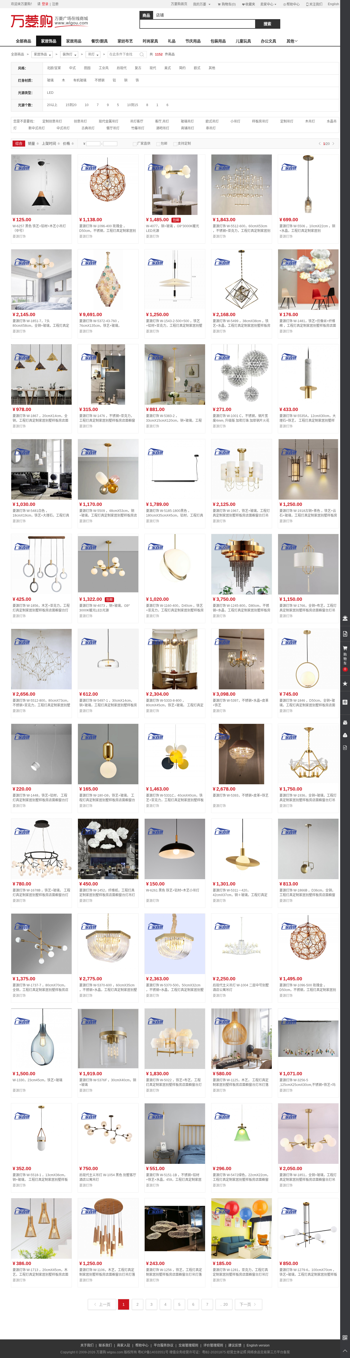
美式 (167, 68)
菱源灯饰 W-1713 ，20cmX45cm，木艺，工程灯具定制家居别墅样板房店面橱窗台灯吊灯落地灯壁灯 (40, 1274)
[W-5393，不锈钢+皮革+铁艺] (241, 783)
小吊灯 (235, 121)
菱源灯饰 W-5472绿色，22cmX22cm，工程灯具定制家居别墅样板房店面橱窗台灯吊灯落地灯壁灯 (241, 1179)
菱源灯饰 (19, 236)
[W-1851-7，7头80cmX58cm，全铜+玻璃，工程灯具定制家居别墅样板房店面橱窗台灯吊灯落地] (41, 309)
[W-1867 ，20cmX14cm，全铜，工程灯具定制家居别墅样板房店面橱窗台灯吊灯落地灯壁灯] (41, 404)
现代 (153, 68)
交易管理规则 (188, 1345)
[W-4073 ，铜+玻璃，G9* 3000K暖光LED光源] (108, 593)
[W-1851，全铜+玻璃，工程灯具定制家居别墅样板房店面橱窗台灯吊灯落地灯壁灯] (308, 1163)
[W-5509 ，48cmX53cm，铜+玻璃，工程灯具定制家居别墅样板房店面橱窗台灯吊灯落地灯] (108, 498)
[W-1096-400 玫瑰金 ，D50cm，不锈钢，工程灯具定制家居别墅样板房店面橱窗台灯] (108, 214)
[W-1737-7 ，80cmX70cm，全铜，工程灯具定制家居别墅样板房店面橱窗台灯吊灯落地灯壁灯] (41, 973)
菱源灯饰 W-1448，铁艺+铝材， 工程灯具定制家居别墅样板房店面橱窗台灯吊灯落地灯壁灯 (40, 800)
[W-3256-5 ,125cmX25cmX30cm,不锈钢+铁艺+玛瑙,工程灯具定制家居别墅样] (308, 1068)
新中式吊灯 (36, 128)
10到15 (132, 105)
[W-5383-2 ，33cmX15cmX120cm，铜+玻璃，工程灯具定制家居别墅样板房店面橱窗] (175, 404)
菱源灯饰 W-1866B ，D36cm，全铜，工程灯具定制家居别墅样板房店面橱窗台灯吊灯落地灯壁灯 (307, 895)
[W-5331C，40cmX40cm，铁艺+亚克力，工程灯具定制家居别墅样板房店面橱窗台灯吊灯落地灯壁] (175, 783)
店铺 (160, 15)
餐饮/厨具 (99, 41)
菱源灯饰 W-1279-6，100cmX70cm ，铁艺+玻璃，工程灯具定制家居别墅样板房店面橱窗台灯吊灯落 (308, 1274)
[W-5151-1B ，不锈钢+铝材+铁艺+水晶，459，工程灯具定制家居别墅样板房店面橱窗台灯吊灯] (175, 1163)
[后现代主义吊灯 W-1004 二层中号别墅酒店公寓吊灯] (241, 973)
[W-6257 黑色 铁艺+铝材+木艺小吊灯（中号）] (41, 214)
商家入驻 (123, 1345)
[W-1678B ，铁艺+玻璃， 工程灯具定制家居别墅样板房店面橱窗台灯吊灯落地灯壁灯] (41, 878)
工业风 (104, 68)
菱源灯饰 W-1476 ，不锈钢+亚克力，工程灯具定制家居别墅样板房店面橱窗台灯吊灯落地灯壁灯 (107, 420)
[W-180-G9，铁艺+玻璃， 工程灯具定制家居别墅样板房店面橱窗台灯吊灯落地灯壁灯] (108, 783)
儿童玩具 (243, 41)
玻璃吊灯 (187, 121)
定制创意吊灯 (52, 121)
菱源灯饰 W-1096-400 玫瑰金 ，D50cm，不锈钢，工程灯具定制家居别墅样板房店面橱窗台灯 (107, 230)
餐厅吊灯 (112, 128)
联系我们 (105, 1345)
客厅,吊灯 (162, 121)
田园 (87, 68)
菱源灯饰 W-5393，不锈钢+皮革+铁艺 (241, 795)
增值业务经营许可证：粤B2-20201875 (197, 1352)
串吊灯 (211, 128)
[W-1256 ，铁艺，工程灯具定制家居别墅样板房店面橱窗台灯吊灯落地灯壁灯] (175, 1258)
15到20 (71, 105)
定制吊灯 (286, 121)
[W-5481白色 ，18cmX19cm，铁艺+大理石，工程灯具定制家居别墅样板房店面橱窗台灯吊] (41, 498)
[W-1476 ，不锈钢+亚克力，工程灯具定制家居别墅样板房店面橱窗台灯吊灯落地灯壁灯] (108, 404)
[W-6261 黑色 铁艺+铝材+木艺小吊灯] (175, 878)
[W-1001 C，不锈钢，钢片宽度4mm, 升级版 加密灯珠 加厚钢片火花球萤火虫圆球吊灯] (241, 404)
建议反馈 (234, 1345)
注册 (55, 4)
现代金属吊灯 (108, 121)
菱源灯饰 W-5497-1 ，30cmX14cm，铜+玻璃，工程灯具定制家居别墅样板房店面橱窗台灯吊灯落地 (108, 705)
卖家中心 (268, 4)
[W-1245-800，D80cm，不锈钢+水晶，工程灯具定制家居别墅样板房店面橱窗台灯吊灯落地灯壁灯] (241, 593)
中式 (72, 68)
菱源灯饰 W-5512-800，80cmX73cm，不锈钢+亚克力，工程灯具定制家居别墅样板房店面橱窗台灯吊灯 (41, 705)
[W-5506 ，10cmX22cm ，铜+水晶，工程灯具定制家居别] (308, 214)
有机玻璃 (79, 80)
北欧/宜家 (54, 68)
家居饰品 (48, 41)
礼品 (172, 41)
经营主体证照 (236, 1352)
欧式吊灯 (212, 121)
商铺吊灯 (187, 128)
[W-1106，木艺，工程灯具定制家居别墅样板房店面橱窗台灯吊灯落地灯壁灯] (108, 1258)
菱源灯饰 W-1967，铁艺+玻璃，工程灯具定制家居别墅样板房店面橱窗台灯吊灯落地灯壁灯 (241, 515)
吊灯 (94, 55)
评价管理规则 (213, 1345)
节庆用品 (193, 41)
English (333, 4)
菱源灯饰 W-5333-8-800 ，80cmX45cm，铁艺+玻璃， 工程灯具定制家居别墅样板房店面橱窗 (174, 705)
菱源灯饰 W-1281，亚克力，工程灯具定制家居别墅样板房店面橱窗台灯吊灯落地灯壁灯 (241, 1274)
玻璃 (50, 80)
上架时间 (51, 143)
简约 (182, 68)
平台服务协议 (163, 1345)
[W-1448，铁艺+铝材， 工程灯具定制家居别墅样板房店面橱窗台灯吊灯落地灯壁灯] (41, 783)
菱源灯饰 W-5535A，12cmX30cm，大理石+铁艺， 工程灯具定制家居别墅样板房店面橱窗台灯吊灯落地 (307, 420)
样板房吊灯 (260, 121)
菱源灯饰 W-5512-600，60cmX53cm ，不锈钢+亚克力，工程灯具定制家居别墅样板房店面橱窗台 (241, 230)
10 (87, 105)
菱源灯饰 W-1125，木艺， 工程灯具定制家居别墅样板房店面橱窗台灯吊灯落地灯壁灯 (241, 1084)
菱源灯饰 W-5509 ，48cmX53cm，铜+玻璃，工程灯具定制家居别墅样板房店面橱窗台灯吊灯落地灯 (108, 515)
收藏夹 (248, 4)
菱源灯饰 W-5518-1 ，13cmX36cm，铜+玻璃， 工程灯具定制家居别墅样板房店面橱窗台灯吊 (40, 1179)
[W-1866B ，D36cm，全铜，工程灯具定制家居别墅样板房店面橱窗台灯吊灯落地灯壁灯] (308, 878)
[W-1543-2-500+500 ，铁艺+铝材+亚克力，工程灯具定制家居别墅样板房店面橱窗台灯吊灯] (175, 309)
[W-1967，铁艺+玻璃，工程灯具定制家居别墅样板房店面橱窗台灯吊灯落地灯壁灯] (241, 498)
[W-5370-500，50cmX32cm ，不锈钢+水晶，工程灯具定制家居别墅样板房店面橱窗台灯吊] (175, 973)
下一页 (248, 1304)
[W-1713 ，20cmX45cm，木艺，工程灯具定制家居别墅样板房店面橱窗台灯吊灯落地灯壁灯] (41, 1258)
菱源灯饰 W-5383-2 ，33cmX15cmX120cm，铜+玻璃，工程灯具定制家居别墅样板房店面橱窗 (174, 420)
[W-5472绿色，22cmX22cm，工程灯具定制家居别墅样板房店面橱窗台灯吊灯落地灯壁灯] (241, 1163)
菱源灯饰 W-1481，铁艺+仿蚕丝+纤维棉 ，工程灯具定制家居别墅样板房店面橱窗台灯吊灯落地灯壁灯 (307, 325)
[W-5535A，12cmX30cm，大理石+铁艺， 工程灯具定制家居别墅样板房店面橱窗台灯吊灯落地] (308, 404)
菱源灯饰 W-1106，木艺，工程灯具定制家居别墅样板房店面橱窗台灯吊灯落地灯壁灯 (107, 1274)
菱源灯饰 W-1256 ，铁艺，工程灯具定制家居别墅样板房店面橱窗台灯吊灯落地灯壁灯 (174, 1274)
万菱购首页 (179, 4)
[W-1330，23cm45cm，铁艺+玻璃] (41, 1068)
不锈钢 (99, 80)
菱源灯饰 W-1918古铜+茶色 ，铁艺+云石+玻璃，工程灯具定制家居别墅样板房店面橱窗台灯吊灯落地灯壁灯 (308, 515)
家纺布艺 (125, 41)
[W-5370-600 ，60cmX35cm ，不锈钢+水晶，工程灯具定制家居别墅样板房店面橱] (108, 973)
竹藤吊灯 (137, 128)
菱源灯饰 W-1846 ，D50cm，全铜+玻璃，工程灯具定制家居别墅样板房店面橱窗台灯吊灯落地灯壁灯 (307, 705)
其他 (212, 68)
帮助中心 (291, 4)
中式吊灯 (63, 128)
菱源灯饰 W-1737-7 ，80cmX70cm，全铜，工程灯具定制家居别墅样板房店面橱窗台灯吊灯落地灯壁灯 (40, 989)
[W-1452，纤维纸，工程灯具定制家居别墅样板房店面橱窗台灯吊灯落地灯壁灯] (108, 878)
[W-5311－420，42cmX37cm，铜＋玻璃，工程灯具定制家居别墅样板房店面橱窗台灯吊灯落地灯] (241, 878)
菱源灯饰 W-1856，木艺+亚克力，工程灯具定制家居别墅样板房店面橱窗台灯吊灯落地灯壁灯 (41, 610)
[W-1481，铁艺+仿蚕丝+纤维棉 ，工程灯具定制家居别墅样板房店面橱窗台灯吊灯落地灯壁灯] (308, 309)
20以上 (52, 105)
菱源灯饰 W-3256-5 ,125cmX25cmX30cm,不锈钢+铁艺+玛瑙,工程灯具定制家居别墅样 (307, 1084)
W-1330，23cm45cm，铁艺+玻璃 (37, 1080)
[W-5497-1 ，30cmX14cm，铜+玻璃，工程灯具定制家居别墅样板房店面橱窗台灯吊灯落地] (108, 688)
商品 (146, 15)
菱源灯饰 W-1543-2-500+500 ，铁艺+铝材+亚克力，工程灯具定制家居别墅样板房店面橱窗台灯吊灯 (174, 325)
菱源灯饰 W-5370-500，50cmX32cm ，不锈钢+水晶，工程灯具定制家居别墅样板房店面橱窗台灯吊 (175, 989)
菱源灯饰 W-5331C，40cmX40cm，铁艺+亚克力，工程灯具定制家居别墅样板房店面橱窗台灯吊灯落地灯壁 (175, 800)
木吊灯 (310, 121)
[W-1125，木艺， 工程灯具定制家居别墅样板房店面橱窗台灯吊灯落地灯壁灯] (241, 1068)
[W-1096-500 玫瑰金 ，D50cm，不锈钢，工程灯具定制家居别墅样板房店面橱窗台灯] (308, 973)
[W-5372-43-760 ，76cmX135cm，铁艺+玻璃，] (108, 309)
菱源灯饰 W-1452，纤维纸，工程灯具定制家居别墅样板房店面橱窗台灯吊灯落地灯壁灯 (107, 895)
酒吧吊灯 (162, 128)
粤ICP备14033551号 (153, 1352)
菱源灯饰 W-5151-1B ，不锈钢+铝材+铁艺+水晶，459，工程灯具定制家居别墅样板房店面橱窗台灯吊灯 (174, 1179)
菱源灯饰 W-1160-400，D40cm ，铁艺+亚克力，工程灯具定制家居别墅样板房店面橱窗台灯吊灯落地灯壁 (175, 610)
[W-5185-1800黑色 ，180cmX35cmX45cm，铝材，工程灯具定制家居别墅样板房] (175, 498)
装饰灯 (70, 55)
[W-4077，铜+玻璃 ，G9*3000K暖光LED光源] (175, 214)
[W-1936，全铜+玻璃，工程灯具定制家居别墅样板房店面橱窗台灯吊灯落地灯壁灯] (308, 783)
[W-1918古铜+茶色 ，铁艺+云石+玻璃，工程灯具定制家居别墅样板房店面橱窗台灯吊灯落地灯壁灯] (308, 498)
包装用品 (218, 41)
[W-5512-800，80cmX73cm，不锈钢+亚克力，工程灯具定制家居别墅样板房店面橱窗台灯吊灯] (41, 688)
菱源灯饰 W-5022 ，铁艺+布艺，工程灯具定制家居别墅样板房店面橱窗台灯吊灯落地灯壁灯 (174, 1084)
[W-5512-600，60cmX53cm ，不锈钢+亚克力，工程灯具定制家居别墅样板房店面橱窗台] (241, 214)
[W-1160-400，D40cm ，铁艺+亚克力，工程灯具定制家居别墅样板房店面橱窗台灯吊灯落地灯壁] (175, 593)
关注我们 (313, 4)
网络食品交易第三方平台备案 (268, 1352)
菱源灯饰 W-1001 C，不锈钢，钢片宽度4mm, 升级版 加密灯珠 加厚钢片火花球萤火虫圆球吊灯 (241, 420)
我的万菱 (202, 4)
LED (50, 93)
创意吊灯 (80, 121)
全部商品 (23, 41)
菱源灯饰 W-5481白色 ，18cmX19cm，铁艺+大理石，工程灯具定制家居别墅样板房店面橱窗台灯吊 (41, 515)
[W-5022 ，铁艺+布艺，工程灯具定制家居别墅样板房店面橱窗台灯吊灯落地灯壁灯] (175, 1068)
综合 (18, 143)
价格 (68, 143)
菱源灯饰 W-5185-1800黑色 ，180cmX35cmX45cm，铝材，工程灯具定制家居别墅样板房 (174, 515)
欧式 (197, 68)
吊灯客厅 (136, 121)
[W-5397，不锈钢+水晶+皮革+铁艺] (241, 688)
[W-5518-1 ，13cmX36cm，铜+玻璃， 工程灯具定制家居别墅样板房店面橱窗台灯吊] (41, 1163)
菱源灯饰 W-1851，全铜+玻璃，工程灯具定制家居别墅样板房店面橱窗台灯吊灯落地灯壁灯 (308, 1179)
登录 (45, 4)
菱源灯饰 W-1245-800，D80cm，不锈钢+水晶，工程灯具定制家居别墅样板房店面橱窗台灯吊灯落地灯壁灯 (241, 610)
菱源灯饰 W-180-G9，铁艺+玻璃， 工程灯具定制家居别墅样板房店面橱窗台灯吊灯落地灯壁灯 (107, 800)
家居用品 (73, 41)
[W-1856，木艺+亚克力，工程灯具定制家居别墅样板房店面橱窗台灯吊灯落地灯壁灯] (41, 593)
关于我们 (87, 1345)
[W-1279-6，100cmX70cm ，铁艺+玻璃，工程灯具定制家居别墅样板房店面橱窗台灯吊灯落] (308, 1258)
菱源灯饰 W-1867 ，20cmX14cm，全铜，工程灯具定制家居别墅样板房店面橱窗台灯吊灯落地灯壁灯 (40, 420)
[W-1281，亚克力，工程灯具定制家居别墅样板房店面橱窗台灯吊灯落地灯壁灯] (241, 1258)
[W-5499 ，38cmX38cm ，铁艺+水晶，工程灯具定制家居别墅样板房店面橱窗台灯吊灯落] (241, 309)
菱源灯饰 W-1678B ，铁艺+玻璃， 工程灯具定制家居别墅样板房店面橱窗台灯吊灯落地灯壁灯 (41, 895)
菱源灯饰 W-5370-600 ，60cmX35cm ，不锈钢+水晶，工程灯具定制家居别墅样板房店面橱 (108, 989)
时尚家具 (150, 41)
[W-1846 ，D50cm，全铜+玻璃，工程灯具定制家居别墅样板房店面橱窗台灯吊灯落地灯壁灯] (308, 688)
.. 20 (224, 1304)
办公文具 (268, 41)
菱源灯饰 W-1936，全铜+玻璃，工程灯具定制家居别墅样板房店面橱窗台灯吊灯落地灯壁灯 (308, 800)
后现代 (122, 68)
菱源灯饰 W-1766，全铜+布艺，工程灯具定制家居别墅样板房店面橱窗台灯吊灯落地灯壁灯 (308, 610)
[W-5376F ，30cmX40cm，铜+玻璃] (108, 1068)
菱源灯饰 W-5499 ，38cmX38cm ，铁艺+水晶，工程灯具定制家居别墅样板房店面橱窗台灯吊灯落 (241, 325)
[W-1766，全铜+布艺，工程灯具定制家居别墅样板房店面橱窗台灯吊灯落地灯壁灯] (308, 593)
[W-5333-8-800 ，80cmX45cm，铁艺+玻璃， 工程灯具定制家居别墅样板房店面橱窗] (175, 688)
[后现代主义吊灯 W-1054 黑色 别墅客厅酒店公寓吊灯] (108, 1163)
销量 (33, 143)
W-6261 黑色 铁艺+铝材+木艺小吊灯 (172, 890)
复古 (138, 68)
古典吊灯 (88, 128)
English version (258, 1345)
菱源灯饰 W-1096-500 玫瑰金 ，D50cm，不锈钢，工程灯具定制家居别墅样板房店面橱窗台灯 (307, 989)
